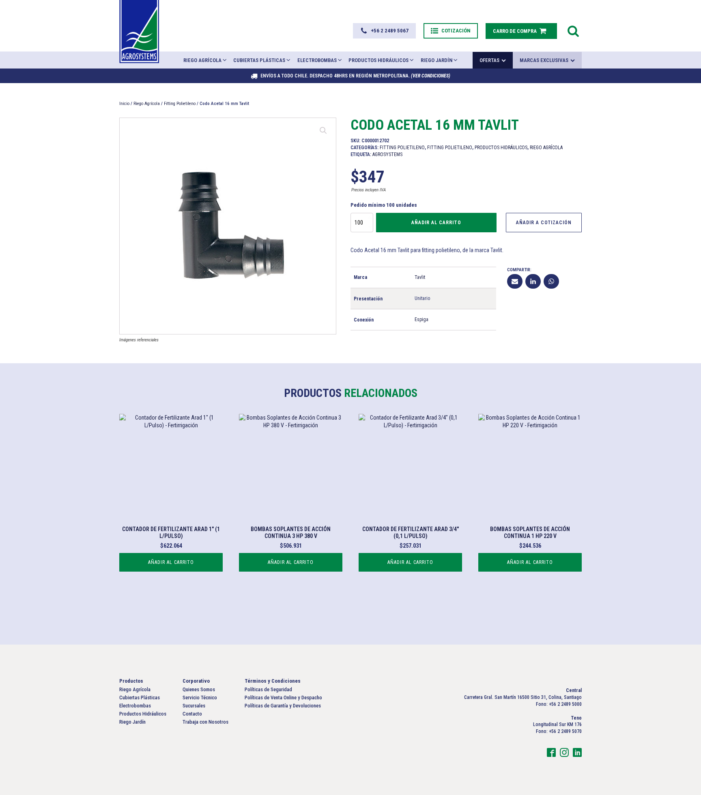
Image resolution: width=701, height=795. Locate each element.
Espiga (421, 319)
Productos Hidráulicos (378, 60)
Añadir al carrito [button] (171, 562)
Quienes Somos (439, 5)
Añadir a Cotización (544, 222)
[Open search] (573, 30)
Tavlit (420, 277)
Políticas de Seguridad (268, 689)
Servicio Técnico (478, 5)
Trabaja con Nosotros (205, 722)
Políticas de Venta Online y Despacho (283, 697)
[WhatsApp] (551, 281)
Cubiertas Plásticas (259, 60)
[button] (384, 31)
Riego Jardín (436, 60)
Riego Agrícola (202, 60)
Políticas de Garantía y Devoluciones (283, 706)
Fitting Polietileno (180, 103)
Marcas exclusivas (544, 60)
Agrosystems (387, 154)
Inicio (412, 5)
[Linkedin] (533, 281)
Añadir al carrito (436, 222)
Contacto (544, 5)
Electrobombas (317, 60)
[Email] (515, 281)
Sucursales (515, 5)
